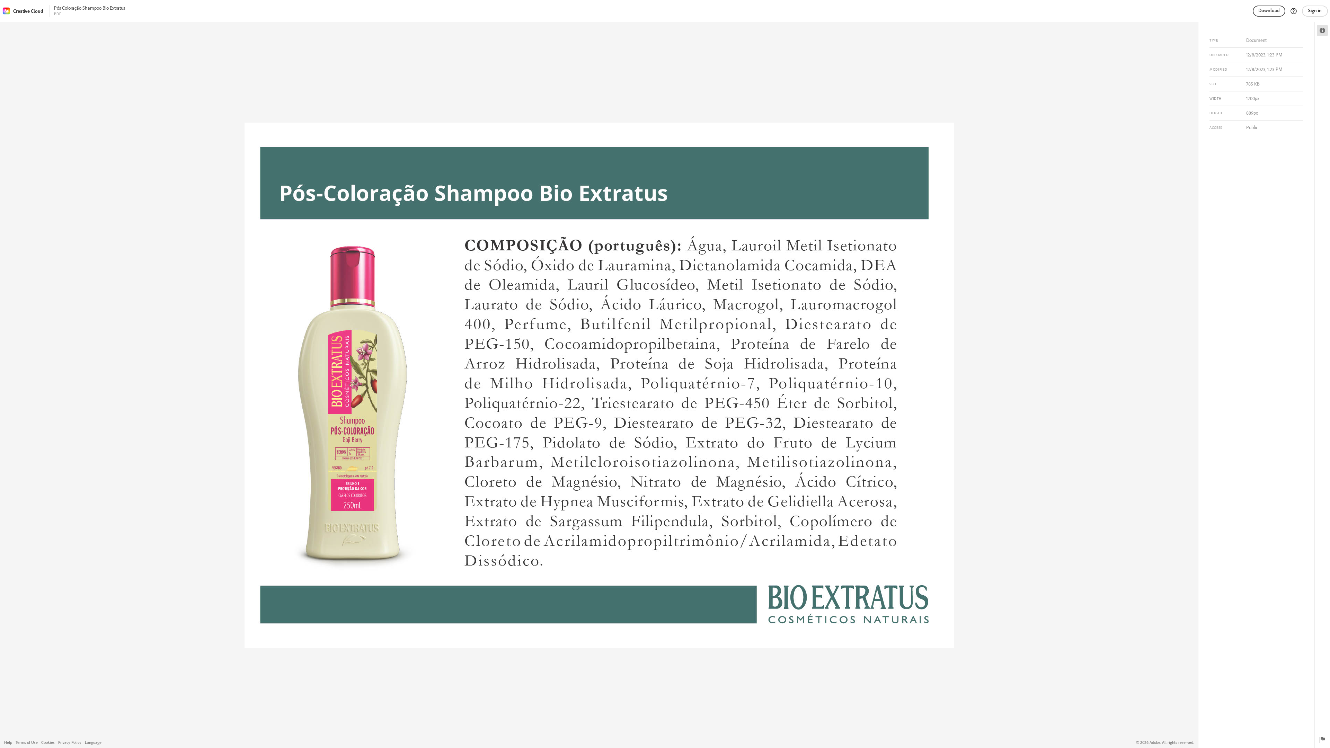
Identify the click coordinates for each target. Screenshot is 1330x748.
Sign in (1315, 10)
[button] (1293, 11)
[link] (25, 11)
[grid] (599, 385)
